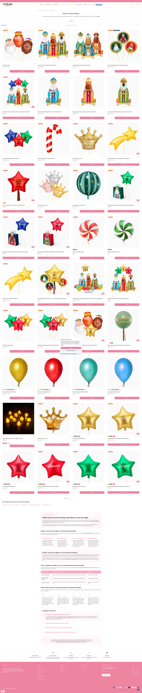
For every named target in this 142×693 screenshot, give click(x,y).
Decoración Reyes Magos (43, 10)
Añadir (25, 71)
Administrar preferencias (71, 350)
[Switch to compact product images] (5, 25)
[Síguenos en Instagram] (6, 683)
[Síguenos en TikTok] (11, 683)
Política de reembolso (41, 679)
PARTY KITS (85, 4)
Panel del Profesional (84, 667)
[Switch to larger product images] (2, 25)
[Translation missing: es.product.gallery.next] (33, 45)
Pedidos (39, 667)
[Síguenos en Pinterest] (9, 683)
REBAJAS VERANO (63, 4)
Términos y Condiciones (73, 353)
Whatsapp (62, 669)
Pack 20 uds (9, 443)
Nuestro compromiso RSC (42, 676)
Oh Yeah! (37, 10)
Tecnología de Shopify (11, 688)
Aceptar (71, 347)
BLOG (93, 4)
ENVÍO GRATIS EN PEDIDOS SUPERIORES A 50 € (71, 1)
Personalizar (24, 118)
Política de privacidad (64, 353)
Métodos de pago (40, 672)
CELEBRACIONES (55, 4)
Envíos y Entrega (40, 669)
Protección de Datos (135, 674)
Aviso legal (133, 669)
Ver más (98, 16)
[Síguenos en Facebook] (3, 683)
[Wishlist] (131, 4)
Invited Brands (83, 669)
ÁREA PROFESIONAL (99, 4)
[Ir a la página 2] (76, 497)
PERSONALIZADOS (79, 4)
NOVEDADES (42, 4)
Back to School (71, 4)
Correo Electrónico (63, 667)
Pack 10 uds (5, 443)
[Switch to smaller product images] (4, 25)
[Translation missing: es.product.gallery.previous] (4, 45)
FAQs (39, 674)
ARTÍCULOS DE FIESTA (48, 4)
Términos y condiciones (135, 667)
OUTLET (90, 4)
